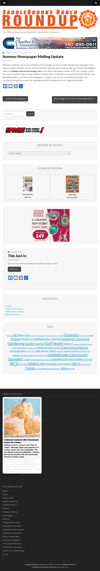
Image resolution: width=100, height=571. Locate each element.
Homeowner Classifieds (12, 526)
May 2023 (18, 53)
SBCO (14, 363)
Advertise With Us (10, 505)
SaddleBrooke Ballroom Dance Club (76, 351)
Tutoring (38, 369)
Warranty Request (12, 314)
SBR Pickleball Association (55, 364)
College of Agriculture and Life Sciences (44, 336)
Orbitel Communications (14, 312)
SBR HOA (23, 364)
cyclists (61, 336)
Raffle (38, 351)
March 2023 (28, 53)
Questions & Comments (12, 533)
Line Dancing (18, 347)
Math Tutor (32, 348)
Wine (64, 368)
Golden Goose (34, 344)
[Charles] (50, 43)
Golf (48, 343)
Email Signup (8, 515)
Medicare (42, 347)
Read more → (14, 269)
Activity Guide (8, 498)
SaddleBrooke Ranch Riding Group (71, 359)
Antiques (10, 336)
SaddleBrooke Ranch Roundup (49, 564)
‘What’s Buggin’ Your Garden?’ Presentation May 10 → (74, 99)
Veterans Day (47, 368)
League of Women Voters (82, 344)
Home (5, 491)
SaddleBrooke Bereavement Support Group (29, 355)
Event (90, 335)
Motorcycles (54, 347)
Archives (8, 306)
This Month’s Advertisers (12, 547)
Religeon (60, 351)
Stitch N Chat (86, 364)
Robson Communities (11, 536)
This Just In (17, 256)
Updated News (16, 252)
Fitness (15, 339)
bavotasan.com (62, 567)
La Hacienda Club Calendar (13, 529)
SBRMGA (33, 364)
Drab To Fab (83, 336)
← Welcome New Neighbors (15, 98)
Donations (71, 335)
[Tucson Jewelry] (50, 225)
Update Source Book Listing (13, 550)
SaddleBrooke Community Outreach (48, 357)
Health (58, 343)
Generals (9, 53)
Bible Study (24, 335)
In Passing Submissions (12, 543)
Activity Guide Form (10, 501)
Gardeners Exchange (75, 339)
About (5, 494)
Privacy (5, 554)
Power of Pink (30, 351)
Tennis (30, 368)
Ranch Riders (49, 351)
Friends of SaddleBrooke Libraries (40, 339)
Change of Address (10, 512)
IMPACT (68, 344)
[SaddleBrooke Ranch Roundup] (50, 18)
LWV (27, 348)
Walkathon (57, 369)
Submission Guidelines (12, 540)
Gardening (16, 343)
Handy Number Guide (11, 522)
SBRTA (75, 364)
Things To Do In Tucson (14, 309)
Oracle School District (74, 347)
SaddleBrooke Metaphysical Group (37, 360)
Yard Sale (71, 369)
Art (15, 335)
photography (17, 351)
